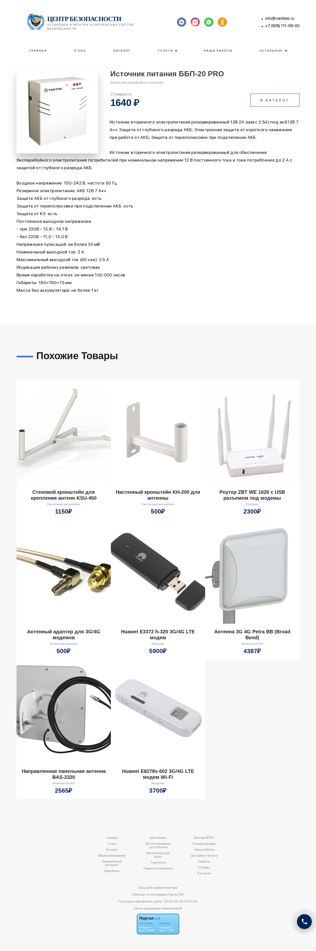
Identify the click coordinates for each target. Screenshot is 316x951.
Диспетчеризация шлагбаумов (158, 845)
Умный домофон (204, 844)
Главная (38, 50)
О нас (80, 50)
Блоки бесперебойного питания (136, 82)
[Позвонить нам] (304, 921)
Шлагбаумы (158, 838)
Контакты (204, 873)
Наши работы (218, 50)
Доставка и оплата (204, 855)
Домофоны (112, 871)
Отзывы (204, 867)
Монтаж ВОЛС (204, 838)
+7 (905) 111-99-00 (282, 25)
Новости (204, 861)
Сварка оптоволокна (158, 868)
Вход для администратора (158, 887)
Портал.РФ (175, 894)
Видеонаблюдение (112, 855)
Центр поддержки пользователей (158, 908)
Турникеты (158, 862)
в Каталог (274, 100)
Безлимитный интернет (112, 863)
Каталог (122, 50)
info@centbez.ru (279, 18)
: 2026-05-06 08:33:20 (180, 901)
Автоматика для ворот (158, 854)
